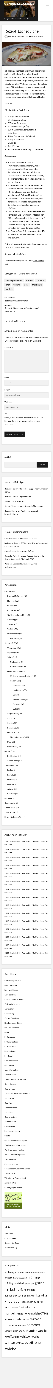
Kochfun (8, 1103)
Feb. (15, 841)
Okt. (46, 849)
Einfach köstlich (11, 1042)
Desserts (11, 732)
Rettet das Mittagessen (14, 1154)
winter (9, 1342)
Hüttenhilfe (9, 1065)
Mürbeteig (11, 610)
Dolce (6, 1032)
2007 (6, 945)
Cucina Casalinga (11, 1018)
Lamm (15, 695)
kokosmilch (27, 1301)
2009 (6, 929)
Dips (9, 742)
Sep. (42, 841)
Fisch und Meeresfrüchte (21, 676)
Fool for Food (9, 1051)
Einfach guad (9, 1037)
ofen (8, 284)
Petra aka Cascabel (12, 564)
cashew (41, 1272)
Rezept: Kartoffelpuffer (14, 501)
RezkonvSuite (10, 1159)
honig (19, 1289)
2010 (6, 921)
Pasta (9, 718)
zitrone (29, 280)
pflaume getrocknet (11, 1319)
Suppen (10, 652)
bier (26, 1272)
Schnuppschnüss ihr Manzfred (17, 1169)
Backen (7, 591)
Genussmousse (11, 1060)
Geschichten (9, 807)
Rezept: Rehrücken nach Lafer (24, 538)
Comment (8, 347)
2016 (6, 873)
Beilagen (11, 728)
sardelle (9, 289)
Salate (10, 657)
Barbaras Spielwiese (12, 980)
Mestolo (8, 1136)
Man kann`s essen (12, 1131)
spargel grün (11, 1330)
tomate (16, 284)
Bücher (7, 751)
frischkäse (37, 284)
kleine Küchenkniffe (12, 817)
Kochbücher (12, 760)
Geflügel (17, 685)
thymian (31, 1331)
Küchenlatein (10, 1121)
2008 (6, 937)
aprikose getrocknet (14, 1272)
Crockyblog (9, 1013)
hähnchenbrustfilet (15, 1295)
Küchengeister (10, 1117)
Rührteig (11, 619)
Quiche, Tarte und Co (28, 273)
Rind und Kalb (19, 699)
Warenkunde (9, 812)
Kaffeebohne (10, 1074)
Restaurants (9, 803)
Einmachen (12, 746)
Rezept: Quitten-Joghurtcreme (17, 496)
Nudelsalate (15, 662)
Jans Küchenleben (12, 1070)
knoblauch (12, 1301)
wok (18, 1342)
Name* (7, 377)
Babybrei (11, 793)
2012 (6, 905)
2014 (6, 889)
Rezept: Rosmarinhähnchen (16, 300)
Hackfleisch (18, 690)
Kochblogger (9, 1089)
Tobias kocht (9, 1173)
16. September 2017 (21, 36)
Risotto (10, 723)
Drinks (7, 798)
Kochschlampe (10, 1107)
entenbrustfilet (20, 1278)
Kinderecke (9, 765)
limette (23, 1307)
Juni (30, 841)
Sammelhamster (11, 1164)
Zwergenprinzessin (13, 1187)
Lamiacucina (9, 1126)
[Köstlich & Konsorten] (13, 1208)
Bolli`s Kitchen (10, 985)
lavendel (15, 1307)
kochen (10, 779)
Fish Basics (38, 260)
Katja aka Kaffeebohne (14, 556)
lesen (9, 784)
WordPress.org (10, 1247)
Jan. (11, 857)
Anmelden (8, 1233)
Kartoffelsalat (16, 666)
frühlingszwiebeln (14, 280)
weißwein (11, 1336)
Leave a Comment (37, 36)
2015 (6, 881)
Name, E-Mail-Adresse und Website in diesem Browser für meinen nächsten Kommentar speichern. (23, 420)
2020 (6, 841)
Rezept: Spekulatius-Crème (22, 551)
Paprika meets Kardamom (15, 1145)
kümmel (38, 1301)
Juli (34, 841)
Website (8, 402)
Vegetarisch (12, 713)
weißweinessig (29, 1336)
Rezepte (8, 643)
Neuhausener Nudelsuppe (15, 1140)
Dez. (10, 852)
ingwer (31, 1295)
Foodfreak (8, 1056)
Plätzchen (14, 638)
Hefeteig (11, 601)
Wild (15, 709)
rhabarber (23, 1319)
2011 (6, 913)
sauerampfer (20, 1325)
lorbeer (32, 1307)
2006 (6, 953)
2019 (6, 849)
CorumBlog (9, 1009)
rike (9, 37)
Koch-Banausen (11, 1084)
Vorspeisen (12, 648)
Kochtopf (8, 1112)
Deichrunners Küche (13, 1023)
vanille (42, 1331)
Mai (27, 841)
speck (21, 1330)
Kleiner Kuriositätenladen (15, 1079)
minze (20, 1313)
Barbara (7, 543)
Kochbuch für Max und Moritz (16, 1093)
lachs (26, 284)
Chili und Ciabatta (12, 1004)
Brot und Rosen (11, 990)
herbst (9, 1289)
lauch (7, 1307)
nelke (27, 1313)
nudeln (35, 1313)
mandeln (10, 1313)
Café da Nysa (10, 995)
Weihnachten (13, 634)
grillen (39, 1283)
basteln (10, 775)
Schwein (16, 704)
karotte (41, 1295)
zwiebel (10, 1349)
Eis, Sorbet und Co (18, 737)
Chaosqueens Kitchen (14, 999)
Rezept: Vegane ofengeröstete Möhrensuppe (23, 506)
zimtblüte (25, 1343)
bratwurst (33, 1272)
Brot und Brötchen (15, 596)
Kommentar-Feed (11, 1243)
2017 (6, 865)
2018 (6, 857)
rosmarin (40, 280)
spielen (10, 789)
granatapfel (30, 1283)
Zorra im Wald (10, 1183)
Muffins (10, 605)
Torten (10, 624)
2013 (6, 897)
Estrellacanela (10, 1046)
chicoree (9, 1277)
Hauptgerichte (13, 671)
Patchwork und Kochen (14, 1150)
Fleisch (13, 681)
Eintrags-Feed (10, 1238)
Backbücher (12, 756)
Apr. (23, 841)
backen (10, 770)
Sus (6, 551)
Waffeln (10, 629)
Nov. (6, 844)
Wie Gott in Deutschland (15, 1178)
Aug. (38, 841)
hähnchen (29, 1289)
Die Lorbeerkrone (11, 1027)
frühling (33, 1277)
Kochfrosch (9, 1098)
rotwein (9, 1325)
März (19, 841)
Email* (7, 390)
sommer (33, 1324)
